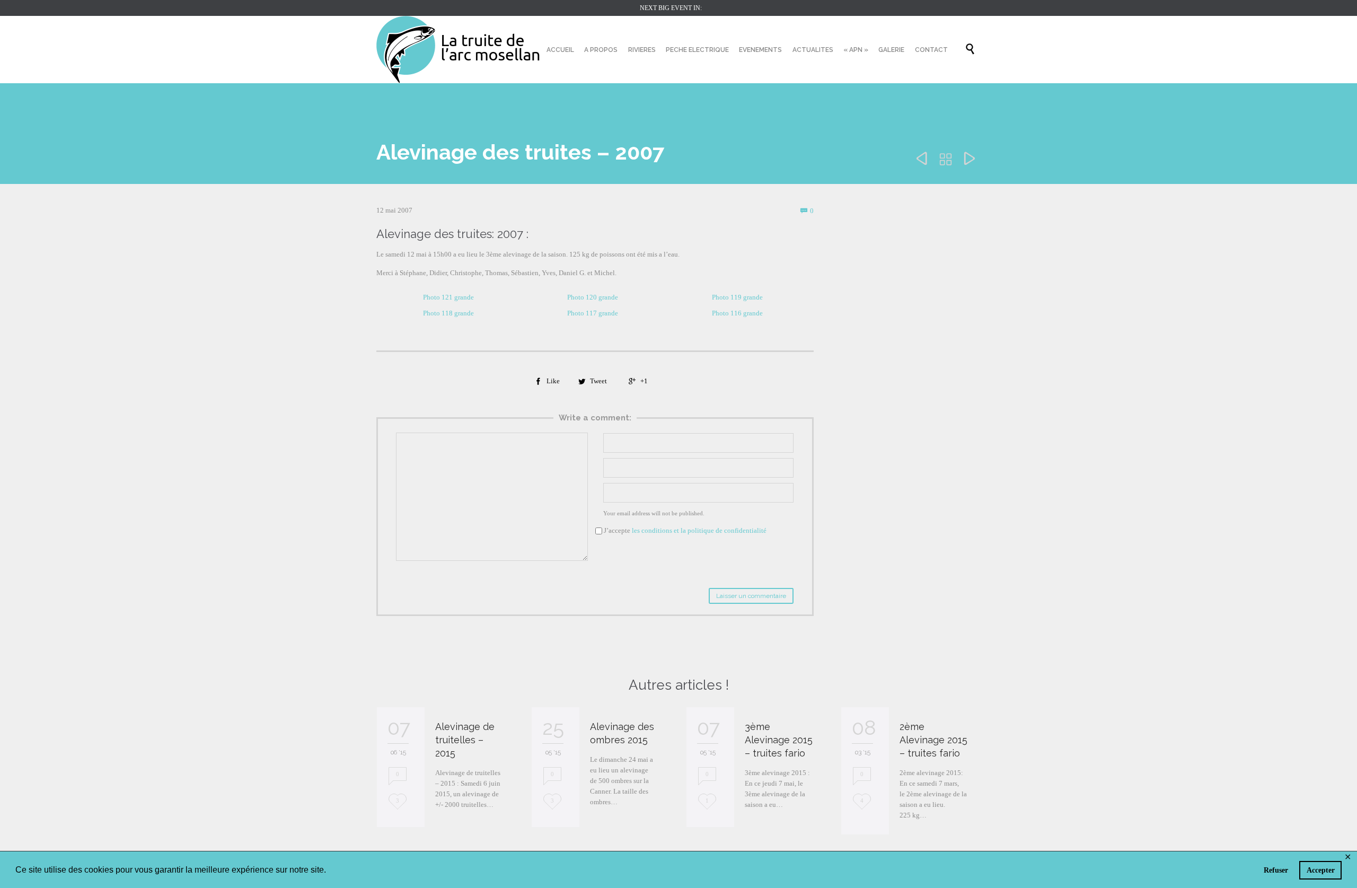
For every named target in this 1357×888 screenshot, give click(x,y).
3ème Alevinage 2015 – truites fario (779, 740)
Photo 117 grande (592, 313)
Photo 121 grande (448, 297)
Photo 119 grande (737, 297)
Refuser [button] (1276, 870)
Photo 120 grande (592, 297)
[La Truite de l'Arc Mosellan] (458, 49)
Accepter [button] (1321, 870)
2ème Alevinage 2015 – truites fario (933, 740)
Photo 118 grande (448, 313)
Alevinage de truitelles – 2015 (465, 740)
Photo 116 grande (737, 313)
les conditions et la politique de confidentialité (699, 530)
